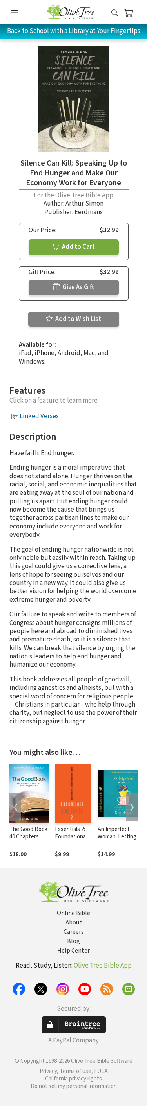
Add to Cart (78, 246)
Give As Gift (77, 287)
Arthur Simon (84, 203)
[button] (114, 13)
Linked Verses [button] (39, 416)
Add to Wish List (77, 319)
